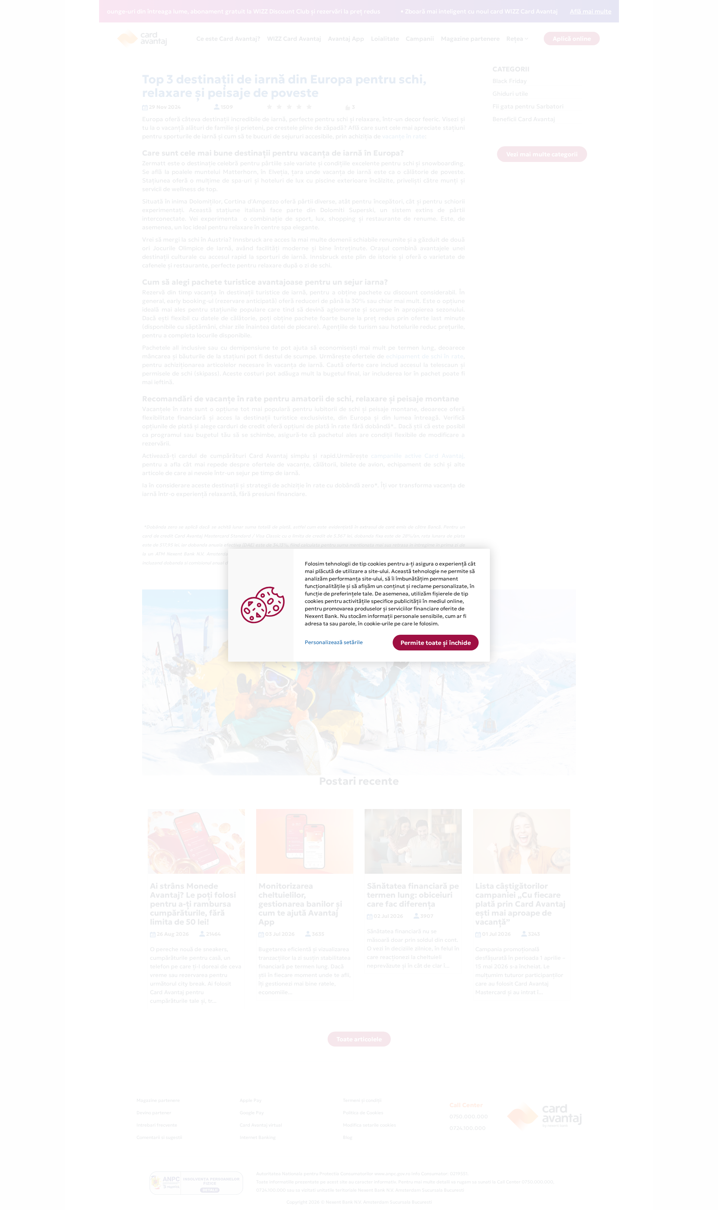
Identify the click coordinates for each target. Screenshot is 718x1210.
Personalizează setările (334, 642)
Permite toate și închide (436, 642)
